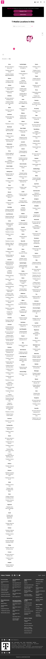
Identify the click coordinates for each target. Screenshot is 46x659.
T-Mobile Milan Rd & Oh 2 (36, 165)
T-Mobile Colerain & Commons (9, 309)
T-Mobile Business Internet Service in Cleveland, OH (9, 328)
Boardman (9, 157)
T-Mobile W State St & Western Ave (9, 81)
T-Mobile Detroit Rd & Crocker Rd (36, 367)
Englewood (9, 504)
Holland (23, 121)
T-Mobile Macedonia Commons (22, 209)
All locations (4, 58)
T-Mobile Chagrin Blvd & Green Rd (9, 130)
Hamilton (23, 86)
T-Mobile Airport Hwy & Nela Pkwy (36, 283)
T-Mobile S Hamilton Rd (9, 404)
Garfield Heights (23, 64)
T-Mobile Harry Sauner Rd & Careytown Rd (23, 117)
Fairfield (9, 521)
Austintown (9, 114)
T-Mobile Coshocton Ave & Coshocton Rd (23, 311)
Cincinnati (9, 259)
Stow (36, 231)
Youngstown (36, 397)
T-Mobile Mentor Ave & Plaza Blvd (23, 289)
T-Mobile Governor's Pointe (23, 252)
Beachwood (9, 126)
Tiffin (36, 260)
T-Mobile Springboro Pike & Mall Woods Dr (9, 455)
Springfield (36, 212)
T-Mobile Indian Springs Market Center (22, 90)
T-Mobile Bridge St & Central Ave (9, 256)
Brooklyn (9, 178)
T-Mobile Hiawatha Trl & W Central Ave (36, 202)
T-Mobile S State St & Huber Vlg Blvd (36, 356)
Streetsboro (36, 238)
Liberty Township (23, 163)
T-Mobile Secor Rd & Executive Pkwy (36, 276)
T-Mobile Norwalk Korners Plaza (23, 368)
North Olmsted (23, 349)
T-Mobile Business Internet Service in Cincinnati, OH (9, 263)
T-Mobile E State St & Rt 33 (9, 110)
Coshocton (9, 418)
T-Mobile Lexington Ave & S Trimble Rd (23, 223)
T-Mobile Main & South (9, 188)
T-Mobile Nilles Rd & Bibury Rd (9, 524)
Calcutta (9, 200)
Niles (23, 342)
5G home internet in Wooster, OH (36, 382)
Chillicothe (9, 249)
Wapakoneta (36, 329)
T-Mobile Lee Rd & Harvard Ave (9, 343)
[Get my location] (32, 26)
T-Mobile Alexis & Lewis (36, 279)
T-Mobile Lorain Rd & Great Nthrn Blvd (23, 352)
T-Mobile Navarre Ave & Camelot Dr (36, 79)
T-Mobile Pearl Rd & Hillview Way (23, 274)
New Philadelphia (23, 329)
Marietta (23, 227)
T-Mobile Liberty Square (9, 558)
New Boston (23, 322)
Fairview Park (9, 538)
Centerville (9, 238)
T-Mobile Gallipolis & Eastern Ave (9, 565)
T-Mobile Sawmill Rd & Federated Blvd (9, 408)
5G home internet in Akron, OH (9, 67)
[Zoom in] (42, 33)
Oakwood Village (23, 371)
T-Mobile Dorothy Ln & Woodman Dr (23, 138)
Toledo (36, 267)
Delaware (9, 470)
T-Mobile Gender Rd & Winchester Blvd (9, 217)
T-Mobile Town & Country (9, 370)
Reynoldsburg (36, 129)
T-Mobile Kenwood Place (9, 287)
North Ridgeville (23, 356)
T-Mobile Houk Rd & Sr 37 (9, 478)
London (23, 191)
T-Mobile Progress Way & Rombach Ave (36, 375)
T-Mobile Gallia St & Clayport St (23, 325)
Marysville (23, 241)
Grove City (23, 78)
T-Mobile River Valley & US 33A (23, 145)
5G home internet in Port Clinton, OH (36, 125)
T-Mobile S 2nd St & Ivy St (9, 421)
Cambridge (9, 207)
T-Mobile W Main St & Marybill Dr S (36, 297)
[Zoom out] (42, 35)
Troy (36, 294)
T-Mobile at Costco (9, 123)
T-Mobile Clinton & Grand (9, 466)
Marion (23, 234)
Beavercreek (9, 133)
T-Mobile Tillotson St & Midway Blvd (9, 497)
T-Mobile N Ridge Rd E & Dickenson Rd (10, 103)
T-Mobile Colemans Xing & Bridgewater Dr (23, 245)
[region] (23, 44)
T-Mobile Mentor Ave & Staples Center (23, 282)
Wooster (36, 379)
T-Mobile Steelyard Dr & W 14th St (9, 340)
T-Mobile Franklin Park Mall (36, 287)
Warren (36, 338)
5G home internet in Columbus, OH (9, 355)
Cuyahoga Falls (10, 425)
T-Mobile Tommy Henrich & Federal (23, 259)
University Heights (36, 308)
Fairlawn (9, 527)
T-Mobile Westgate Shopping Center (9, 541)
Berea (9, 151)
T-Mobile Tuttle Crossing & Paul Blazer (9, 490)
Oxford (36, 83)
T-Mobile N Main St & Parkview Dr (9, 174)
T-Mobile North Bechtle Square (36, 215)
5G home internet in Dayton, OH (9, 439)
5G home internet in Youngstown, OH (36, 401)
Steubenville (36, 219)
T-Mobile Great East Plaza (23, 346)
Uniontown (36, 301)
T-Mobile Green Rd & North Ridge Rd (23, 216)
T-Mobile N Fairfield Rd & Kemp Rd (9, 140)
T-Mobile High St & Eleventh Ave (9, 362)
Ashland (9, 85)
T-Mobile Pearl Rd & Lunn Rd (36, 249)
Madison (23, 213)
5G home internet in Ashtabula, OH (9, 99)
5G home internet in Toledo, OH (36, 270)
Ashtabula (9, 95)
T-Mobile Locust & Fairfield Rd (36, 86)
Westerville (36, 353)
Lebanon (23, 148)
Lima (23, 170)
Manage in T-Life (23, 11)
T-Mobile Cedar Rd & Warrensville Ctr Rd (36, 312)
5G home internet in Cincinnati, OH (9, 267)
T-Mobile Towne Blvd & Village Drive (23, 296)
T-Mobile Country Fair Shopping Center (10, 225)
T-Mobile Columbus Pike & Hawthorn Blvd (9, 474)
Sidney (36, 175)
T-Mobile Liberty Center (23, 167)
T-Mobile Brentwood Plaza (9, 283)
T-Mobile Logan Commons (23, 188)
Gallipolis (9, 562)
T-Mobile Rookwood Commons (9, 272)
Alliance (9, 78)
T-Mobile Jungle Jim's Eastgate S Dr (9, 294)
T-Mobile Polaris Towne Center (9, 414)
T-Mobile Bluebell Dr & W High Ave (23, 332)
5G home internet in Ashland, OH (9, 88)
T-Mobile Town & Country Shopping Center (36, 72)
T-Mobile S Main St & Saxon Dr (9, 147)
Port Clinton (36, 122)
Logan (23, 184)
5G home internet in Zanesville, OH (36, 411)
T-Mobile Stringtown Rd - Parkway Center (23, 82)
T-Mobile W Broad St (9, 391)
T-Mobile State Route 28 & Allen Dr (23, 303)
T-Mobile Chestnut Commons (9, 501)
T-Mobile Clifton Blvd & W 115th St (10, 336)
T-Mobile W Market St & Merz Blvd (9, 531)
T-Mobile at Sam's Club (9, 136)
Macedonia (23, 205)
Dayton (9, 435)
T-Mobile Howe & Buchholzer (9, 428)
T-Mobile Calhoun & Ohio (9, 280)
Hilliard (23, 106)
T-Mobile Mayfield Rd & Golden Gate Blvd (23, 267)
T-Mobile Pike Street (23, 230)
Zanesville (36, 408)
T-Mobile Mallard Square (23, 237)
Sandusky (36, 158)
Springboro (36, 199)
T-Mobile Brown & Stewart (10, 442)
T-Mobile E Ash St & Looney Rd (36, 118)
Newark (22, 336)
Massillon (23, 256)
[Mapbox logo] (3, 54)
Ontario (36, 64)
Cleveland (10, 324)
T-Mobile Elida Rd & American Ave (23, 181)
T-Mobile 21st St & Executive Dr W (23, 339)
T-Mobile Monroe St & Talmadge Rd (36, 290)
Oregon (36, 76)
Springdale (36, 205)
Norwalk (23, 364)
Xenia (36, 391)
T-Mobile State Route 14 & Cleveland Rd (36, 242)
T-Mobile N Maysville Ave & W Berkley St (36, 194)
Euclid (9, 512)
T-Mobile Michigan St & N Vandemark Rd (36, 179)
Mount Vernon (23, 307)
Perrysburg (36, 108)
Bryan (9, 185)
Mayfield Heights (23, 263)
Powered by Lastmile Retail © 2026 (23, 656)
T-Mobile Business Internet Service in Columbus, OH (9, 351)
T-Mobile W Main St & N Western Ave (9, 321)
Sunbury (36, 253)
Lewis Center (23, 155)
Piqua (36, 115)
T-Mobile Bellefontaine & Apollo (36, 334)
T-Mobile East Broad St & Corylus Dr (36, 104)
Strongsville (36, 246)
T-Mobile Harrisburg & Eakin (9, 388)
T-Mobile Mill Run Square (23, 109)
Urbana (36, 316)
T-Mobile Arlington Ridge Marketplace (9, 74)
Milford (23, 300)
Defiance (9, 463)
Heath (23, 99)
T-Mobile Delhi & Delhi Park (9, 291)
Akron (9, 64)
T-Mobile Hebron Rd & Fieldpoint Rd (23, 102)
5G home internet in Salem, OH (36, 154)
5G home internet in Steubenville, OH (36, 222)
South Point (36, 183)
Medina (23, 271)
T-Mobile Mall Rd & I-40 (36, 147)
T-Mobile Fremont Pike (36, 111)
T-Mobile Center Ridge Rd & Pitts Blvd (23, 360)
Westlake (36, 364)
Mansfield (23, 220)
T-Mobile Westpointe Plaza (9, 395)
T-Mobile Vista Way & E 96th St (23, 67)
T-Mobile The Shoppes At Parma (36, 96)
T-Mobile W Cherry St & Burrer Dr (36, 256)
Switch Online (23, 14)
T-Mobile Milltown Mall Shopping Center (36, 387)
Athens (9, 107)
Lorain (23, 198)
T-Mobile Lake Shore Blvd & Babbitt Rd (9, 517)
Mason (23, 249)
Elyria (9, 494)
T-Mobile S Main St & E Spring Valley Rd (9, 245)
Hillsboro (23, 113)
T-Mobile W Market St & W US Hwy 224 (36, 263)
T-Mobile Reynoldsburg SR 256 (36, 133)
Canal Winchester (9, 214)
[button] (14, 49)
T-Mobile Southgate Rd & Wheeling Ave (9, 210)
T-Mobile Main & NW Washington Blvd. (23, 95)
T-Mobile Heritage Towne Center (23, 318)
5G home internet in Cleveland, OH (9, 332)
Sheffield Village (36, 168)
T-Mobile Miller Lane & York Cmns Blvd (9, 450)
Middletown (23, 293)
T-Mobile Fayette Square (36, 350)
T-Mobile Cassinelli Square (9, 301)
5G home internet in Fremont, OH (9, 555)
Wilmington (36, 370)
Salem (36, 151)
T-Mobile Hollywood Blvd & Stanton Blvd (36, 227)
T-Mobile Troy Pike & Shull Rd (23, 131)
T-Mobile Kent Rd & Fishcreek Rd (36, 234)
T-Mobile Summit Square (9, 203)
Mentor (23, 278)
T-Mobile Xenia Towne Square (36, 394)
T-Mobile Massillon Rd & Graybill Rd (36, 304)
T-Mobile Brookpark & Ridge (36, 93)
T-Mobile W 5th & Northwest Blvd (9, 366)
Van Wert (36, 323)
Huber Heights (23, 128)
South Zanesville (36, 190)
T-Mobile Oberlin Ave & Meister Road (23, 201)
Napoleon (23, 315)
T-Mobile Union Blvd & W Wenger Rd (9, 508)
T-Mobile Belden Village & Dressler (10, 229)
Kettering (23, 135)
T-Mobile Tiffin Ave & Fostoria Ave (9, 548)
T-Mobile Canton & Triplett (9, 71)
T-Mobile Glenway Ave (9, 276)
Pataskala (36, 100)
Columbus (10, 347)
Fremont (9, 552)
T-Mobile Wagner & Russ (23, 74)
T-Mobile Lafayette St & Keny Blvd (23, 194)
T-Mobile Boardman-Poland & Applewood (9, 162)
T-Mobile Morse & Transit (10, 377)
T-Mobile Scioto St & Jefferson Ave (36, 319)
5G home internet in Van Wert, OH (36, 326)
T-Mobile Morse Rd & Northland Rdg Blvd (9, 400)
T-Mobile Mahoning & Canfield (9, 117)
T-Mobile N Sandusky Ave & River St (9, 196)
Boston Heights (10, 166)
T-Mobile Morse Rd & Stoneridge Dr (36, 360)
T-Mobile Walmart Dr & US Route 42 (23, 152)
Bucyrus (9, 192)
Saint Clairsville (36, 141)
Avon (10, 121)
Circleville (9, 317)
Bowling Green (9, 171)
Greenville (23, 71)
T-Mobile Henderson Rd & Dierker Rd (9, 384)
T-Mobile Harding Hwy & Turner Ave (23, 174)
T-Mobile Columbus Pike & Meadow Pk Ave (23, 159)
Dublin (9, 482)
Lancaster (23, 142)
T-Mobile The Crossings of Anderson (10, 313)
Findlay (9, 545)
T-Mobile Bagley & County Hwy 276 (9, 154)
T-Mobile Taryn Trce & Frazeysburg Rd (36, 418)
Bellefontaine (9, 144)
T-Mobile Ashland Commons (9, 92)
